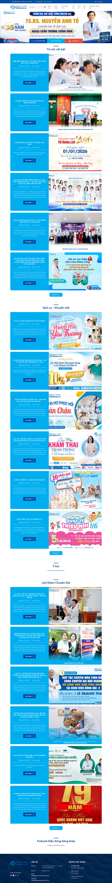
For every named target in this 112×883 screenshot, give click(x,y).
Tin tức (73, 7)
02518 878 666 (46, 870)
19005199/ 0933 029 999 (77, 868)
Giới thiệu (56, 7)
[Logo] (19, 863)
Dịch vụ (79, 7)
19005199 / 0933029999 (26, 1)
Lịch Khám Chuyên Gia (94, 7)
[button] (3, 27)
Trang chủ (49, 7)
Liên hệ (85, 7)
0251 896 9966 (47, 1)
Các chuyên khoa (64, 7)
